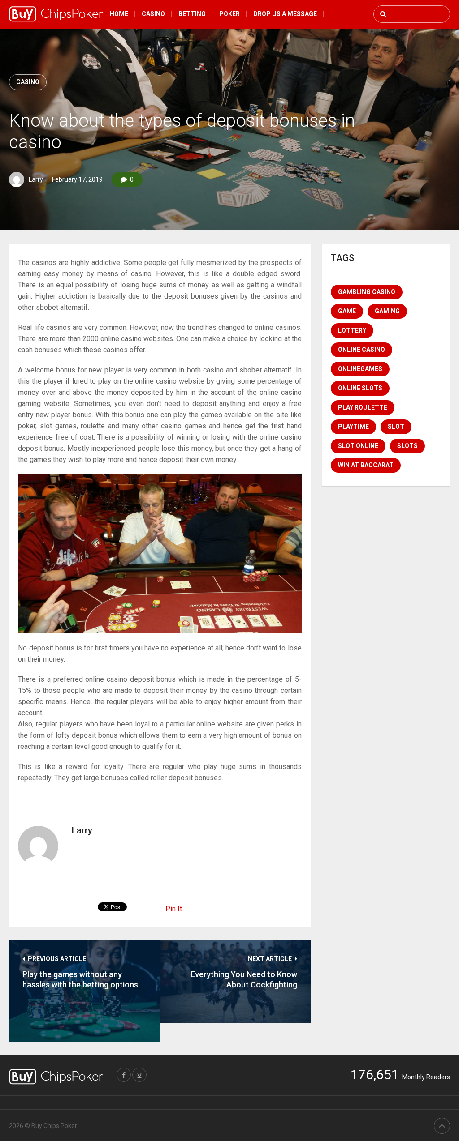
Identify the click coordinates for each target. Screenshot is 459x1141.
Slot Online (358, 445)
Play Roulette (362, 407)
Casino (153, 13)
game (347, 311)
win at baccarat (366, 465)
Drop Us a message (285, 13)
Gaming (387, 311)
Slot (396, 426)
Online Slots (360, 388)
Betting (192, 13)
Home (119, 13)
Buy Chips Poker (54, 1125)
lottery (352, 330)
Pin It (173, 909)
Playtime (353, 426)
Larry (36, 179)
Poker (229, 13)
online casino (361, 349)
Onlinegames (360, 368)
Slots (407, 445)
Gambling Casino (366, 291)
